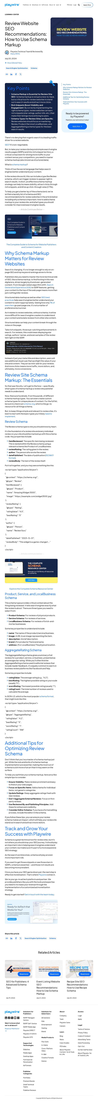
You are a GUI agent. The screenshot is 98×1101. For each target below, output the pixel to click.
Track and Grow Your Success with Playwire (75, 103)
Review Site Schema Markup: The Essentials (75, 93)
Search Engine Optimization (17, 68)
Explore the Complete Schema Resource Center (31, 589)
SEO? (7, 144)
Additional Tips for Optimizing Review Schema (76, 98)
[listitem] (18, 979)
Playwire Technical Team (26, 52)
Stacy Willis (15, 54)
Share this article (12, 934)
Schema (34, 68)
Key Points (67, 84)
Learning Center (12, 14)
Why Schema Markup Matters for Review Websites (77, 88)
